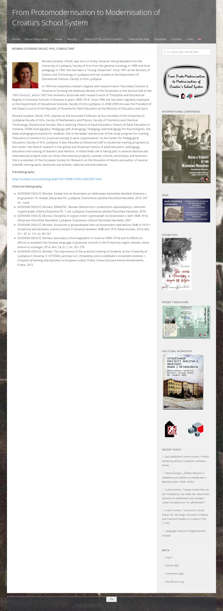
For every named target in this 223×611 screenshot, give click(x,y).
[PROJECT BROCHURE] (186, 338)
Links (189, 39)
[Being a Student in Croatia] (176, 289)
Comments (174, 573)
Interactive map (139, 39)
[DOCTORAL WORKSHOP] (183, 409)
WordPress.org (174, 581)
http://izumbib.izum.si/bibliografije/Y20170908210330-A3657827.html (57, 179)
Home (16, 39)
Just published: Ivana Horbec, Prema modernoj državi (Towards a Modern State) (185, 461)
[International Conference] (186, 182)
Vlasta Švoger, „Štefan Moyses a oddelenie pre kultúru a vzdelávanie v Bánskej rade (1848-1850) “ (184, 477)
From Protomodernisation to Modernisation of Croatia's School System (86, 17)
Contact (176, 39)
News (58, 39)
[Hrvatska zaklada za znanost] (196, 436)
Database (160, 39)
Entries (172, 565)
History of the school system (102, 39)
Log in (168, 557)
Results (72, 39)
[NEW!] (186, 222)
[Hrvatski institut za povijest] (170, 436)
